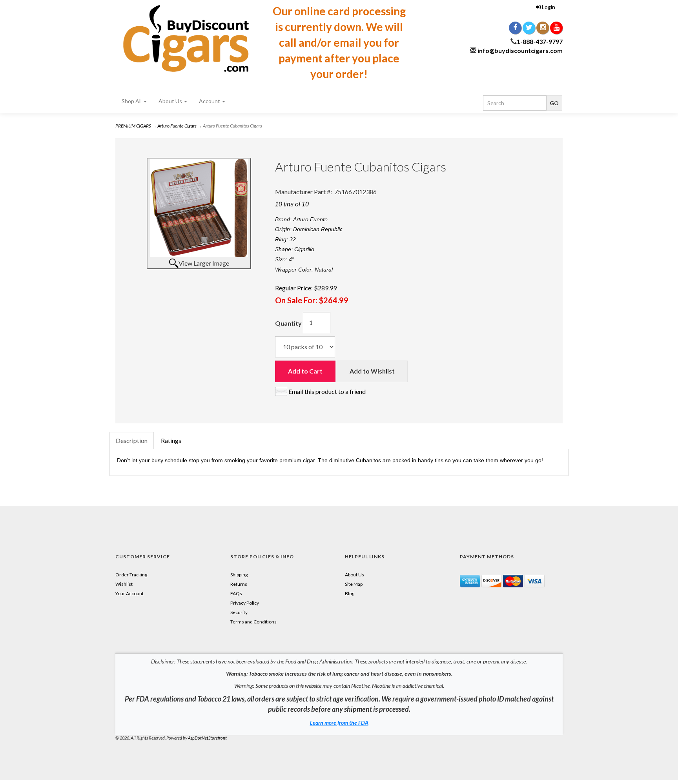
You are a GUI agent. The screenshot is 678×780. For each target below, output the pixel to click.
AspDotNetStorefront (207, 737)
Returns (238, 584)
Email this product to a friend (327, 391)
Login (548, 7)
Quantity (288, 323)
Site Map (354, 584)
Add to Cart (305, 371)
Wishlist (124, 584)
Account (210, 101)
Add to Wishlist (372, 371)
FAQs (236, 593)
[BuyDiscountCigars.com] (186, 38)
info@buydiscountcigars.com (520, 50)
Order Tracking (131, 575)
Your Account (129, 593)
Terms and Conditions (253, 622)
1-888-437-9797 (540, 41)
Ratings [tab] (171, 440)
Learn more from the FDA (339, 722)
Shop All (132, 101)
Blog (349, 593)
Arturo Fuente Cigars (177, 126)
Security (239, 612)
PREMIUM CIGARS (133, 126)
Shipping (239, 575)
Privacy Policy (244, 603)
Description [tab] (132, 440)
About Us (171, 101)
